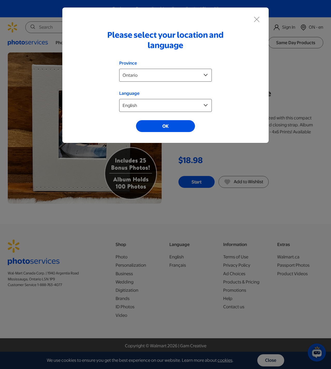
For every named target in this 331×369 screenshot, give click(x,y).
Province (128, 63)
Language (129, 93)
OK (165, 126)
